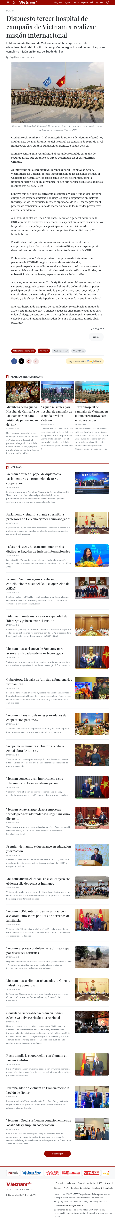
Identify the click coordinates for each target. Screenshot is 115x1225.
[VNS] (17, 1173)
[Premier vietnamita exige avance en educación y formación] (92, 855)
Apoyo (108, 1183)
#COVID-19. (78, 350)
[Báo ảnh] (77, 1173)
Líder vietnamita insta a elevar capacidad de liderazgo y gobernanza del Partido (36, 618)
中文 (92, 2)
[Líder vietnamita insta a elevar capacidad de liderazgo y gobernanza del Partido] (92, 625)
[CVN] (38, 1173)
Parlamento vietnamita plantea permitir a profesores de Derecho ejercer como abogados (38, 516)
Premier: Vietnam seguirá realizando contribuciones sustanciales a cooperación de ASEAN (37, 583)
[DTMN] (57, 1173)
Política (11, 10)
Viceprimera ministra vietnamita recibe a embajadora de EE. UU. (35, 748)
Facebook (14, 361)
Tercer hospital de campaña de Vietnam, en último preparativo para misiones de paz (91, 413)
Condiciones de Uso (87, 1183)
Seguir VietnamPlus (77, 361)
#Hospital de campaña (23, 350)
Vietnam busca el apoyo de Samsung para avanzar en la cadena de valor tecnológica (34, 650)
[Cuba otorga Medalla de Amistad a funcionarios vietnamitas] (92, 688)
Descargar (57, 1153)
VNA (66, 1187)
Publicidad (97, 1187)
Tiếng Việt (57, 2)
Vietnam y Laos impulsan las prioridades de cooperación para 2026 (36, 717)
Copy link (36, 361)
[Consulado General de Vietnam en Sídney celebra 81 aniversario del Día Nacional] (92, 1022)
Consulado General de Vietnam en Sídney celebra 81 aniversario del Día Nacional (34, 1015)
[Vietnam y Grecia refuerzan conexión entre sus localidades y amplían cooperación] (92, 1129)
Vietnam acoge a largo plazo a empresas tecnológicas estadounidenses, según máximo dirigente (38, 814)
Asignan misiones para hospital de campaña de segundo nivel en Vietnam (56, 413)
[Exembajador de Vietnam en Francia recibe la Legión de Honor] (92, 1097)
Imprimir (29, 361)
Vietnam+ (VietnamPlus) (28, 2)
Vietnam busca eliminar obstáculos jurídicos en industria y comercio (39, 982)
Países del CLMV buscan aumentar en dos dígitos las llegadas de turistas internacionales (38, 549)
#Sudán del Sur (61, 350)
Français (75, 2)
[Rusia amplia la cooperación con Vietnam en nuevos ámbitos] (92, 1064)
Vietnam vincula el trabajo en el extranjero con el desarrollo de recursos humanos (38, 881)
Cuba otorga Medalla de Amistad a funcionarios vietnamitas (39, 681)
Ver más (16, 467)
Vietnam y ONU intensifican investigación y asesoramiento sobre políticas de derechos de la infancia (38, 915)
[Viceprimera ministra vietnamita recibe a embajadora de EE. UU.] (92, 755)
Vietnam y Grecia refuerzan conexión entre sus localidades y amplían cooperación (38, 1122)
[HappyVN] (96, 1173)
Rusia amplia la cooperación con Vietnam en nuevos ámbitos (36, 1057)
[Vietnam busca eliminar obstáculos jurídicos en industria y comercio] (92, 989)
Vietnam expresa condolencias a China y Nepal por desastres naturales (38, 950)
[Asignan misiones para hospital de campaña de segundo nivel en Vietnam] (57, 392)
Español (84, 2)
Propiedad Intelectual (65, 1183)
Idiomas (57, 1187)
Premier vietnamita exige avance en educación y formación (38, 848)
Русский (99, 2)
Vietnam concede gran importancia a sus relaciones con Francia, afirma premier (34, 780)
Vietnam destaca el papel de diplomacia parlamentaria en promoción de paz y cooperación (33, 478)
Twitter (21, 361)
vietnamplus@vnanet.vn (72, 1205)
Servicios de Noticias (80, 1187)
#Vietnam (43, 350)
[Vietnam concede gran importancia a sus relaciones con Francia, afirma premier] (92, 787)
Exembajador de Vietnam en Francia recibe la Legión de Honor (37, 1090)
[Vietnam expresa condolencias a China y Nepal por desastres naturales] (92, 957)
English (67, 2)
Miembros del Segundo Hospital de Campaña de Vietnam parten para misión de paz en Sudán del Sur (22, 415)
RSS (100, 1183)
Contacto (109, 1187)
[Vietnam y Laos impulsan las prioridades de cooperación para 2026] (92, 724)
